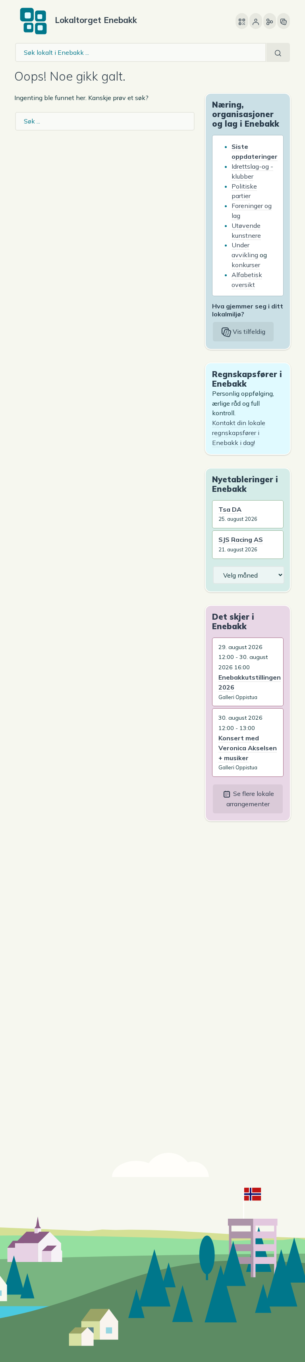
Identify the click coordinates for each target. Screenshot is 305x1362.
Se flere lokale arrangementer (250, 799)
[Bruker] (255, 21)
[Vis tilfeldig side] (283, 21)
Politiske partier (244, 191)
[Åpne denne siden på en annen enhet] (242, 21)
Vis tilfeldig (248, 331)
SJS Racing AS (240, 539)
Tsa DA (229, 509)
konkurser (246, 265)
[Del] (269, 21)
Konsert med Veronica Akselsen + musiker (247, 748)
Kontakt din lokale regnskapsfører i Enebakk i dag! (238, 433)
